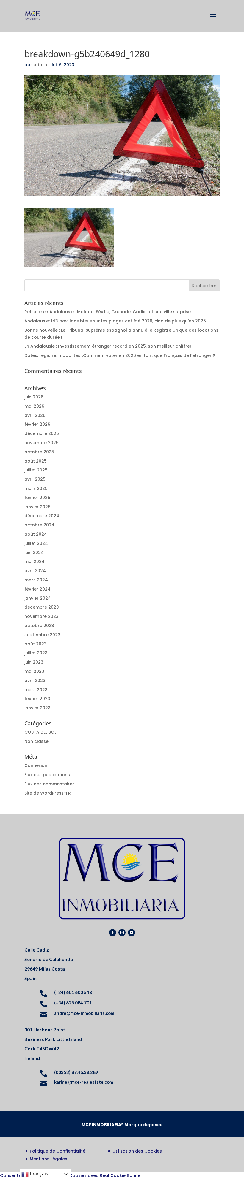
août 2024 (35, 534)
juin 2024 (34, 553)
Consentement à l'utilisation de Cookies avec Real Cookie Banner (71, 1175)
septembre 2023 (42, 635)
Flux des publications (47, 775)
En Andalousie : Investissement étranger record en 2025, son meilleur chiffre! (107, 346)
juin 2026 (33, 397)
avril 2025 (35, 479)
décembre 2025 (41, 433)
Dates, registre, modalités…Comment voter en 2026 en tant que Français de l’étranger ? (119, 355)
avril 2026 (35, 415)
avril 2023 (35, 680)
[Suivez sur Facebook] (112, 932)
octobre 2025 (39, 452)
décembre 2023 (41, 607)
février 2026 (37, 424)
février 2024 (37, 589)
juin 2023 (33, 662)
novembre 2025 (41, 443)
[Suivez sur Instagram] (122, 932)
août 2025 (35, 461)
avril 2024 (35, 571)
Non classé (36, 741)
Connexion (35, 765)
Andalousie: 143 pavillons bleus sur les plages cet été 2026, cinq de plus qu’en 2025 (115, 321)
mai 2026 (34, 406)
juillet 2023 (36, 653)
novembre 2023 (41, 616)
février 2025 (37, 498)
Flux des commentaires (49, 784)
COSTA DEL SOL (40, 732)
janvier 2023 (37, 708)
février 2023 (37, 699)
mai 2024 (34, 561)
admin (40, 65)
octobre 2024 (39, 525)
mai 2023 (34, 671)
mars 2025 (36, 488)
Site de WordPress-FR (47, 793)
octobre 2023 (39, 626)
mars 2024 (36, 580)
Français (38, 1173)
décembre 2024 (41, 516)
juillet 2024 (36, 543)
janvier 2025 (37, 507)
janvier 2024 (37, 598)
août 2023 (35, 644)
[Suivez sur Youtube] (131, 932)
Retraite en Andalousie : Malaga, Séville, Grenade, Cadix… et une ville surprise (107, 312)
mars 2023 (36, 690)
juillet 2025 (36, 470)
